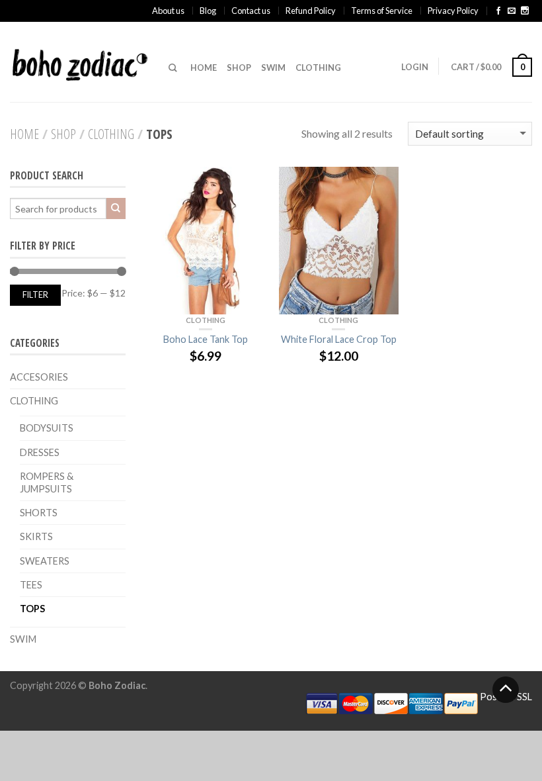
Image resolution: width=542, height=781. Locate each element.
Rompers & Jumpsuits (46, 482)
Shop (239, 67)
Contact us (250, 10)
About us (168, 10)
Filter (35, 295)
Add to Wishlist (249, 183)
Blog (208, 10)
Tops (32, 608)
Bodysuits (46, 428)
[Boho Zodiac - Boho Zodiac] (79, 61)
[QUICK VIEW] (205, 240)
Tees (31, 584)
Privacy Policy (453, 10)
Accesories (39, 377)
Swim (273, 67)
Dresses (39, 452)
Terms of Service (381, 10)
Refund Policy (311, 10)
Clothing (318, 67)
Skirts (36, 536)
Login (414, 67)
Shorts (39, 512)
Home (203, 67)
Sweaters (44, 561)
